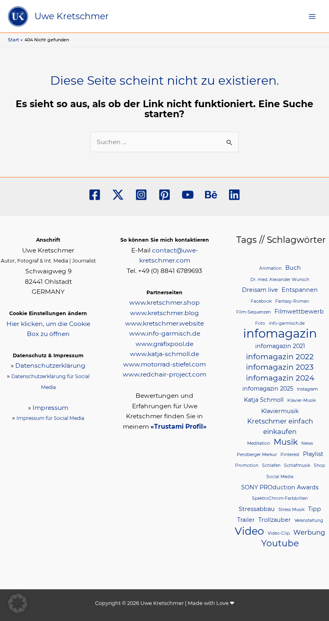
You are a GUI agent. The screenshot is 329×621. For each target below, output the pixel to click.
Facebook (261, 301)
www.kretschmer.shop (164, 302)
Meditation (258, 443)
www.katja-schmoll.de (164, 354)
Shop (319, 465)
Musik (286, 442)
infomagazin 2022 (280, 356)
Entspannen (300, 289)
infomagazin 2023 (280, 367)
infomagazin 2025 (267, 388)
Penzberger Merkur (257, 454)
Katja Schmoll (264, 399)
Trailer (246, 519)
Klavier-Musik (301, 400)
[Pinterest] (164, 194)
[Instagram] (141, 194)
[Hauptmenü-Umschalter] (312, 16)
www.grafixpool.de (164, 344)
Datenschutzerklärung (50, 365)
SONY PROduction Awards (280, 487)
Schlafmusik (297, 465)
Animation (270, 268)
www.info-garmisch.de (164, 333)
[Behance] (211, 194)
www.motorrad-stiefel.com (164, 364)
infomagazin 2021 (280, 346)
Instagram (307, 389)
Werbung (309, 532)
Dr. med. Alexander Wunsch (279, 279)
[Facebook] (94, 194)
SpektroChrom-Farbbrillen (280, 498)
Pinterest (289, 454)
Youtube (280, 543)
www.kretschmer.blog (164, 313)
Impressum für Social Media (50, 418)
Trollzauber (274, 519)
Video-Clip (279, 533)
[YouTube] (188, 194)
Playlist (313, 454)
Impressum (50, 407)
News (307, 443)
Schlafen (271, 465)
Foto (260, 323)
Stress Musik (291, 509)
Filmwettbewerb (299, 311)
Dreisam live (260, 289)
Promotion (246, 465)
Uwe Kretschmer (72, 16)
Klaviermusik (280, 411)
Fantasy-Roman (292, 301)
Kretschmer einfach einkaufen (280, 426)
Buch (293, 267)
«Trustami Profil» (178, 426)
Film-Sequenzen (253, 312)
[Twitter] (118, 194)
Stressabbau (257, 509)
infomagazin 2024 (280, 378)
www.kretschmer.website (164, 323)
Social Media (279, 476)
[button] (17, 603)
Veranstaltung (308, 520)
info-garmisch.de (287, 323)
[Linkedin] (234, 194)
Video (249, 531)
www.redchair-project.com (164, 374)
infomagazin (280, 333)
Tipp (314, 509)
